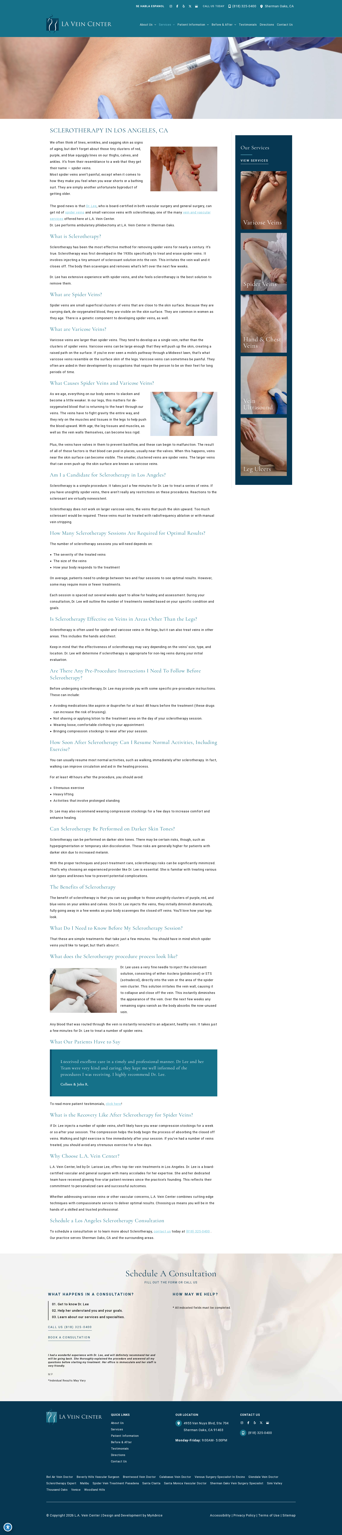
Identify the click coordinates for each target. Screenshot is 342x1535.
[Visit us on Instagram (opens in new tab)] (171, 6)
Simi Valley (274, 1483)
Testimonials (120, 1448)
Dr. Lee (91, 206)
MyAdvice (155, 1515)
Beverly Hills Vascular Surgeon (98, 1477)
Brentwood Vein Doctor (139, 1477)
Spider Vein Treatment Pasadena (116, 1483)
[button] (154, 25)
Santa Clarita (151, 1483)
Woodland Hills (94, 1489)
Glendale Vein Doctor (263, 1477)
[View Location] (262, 6)
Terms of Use (269, 1515)
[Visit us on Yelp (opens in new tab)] (183, 6)
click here (113, 1104)
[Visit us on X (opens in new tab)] (190, 6)
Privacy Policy (245, 1515)
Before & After (121, 1442)
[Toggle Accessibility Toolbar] (8, 1527)
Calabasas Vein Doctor (175, 1477)
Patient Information (125, 1435)
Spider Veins (260, 284)
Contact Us (119, 1461)
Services (117, 1429)
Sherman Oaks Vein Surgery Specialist (236, 1483)
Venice (76, 1489)
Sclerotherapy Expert (61, 1483)
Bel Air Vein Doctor (59, 1477)
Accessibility (220, 1515)
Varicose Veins (262, 222)
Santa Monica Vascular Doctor (185, 1483)
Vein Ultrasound (258, 404)
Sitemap (289, 1515)
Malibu (84, 1483)
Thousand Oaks (57, 1489)
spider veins (74, 212)
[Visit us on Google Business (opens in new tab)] (196, 6)
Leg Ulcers (257, 469)
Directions (118, 1455)
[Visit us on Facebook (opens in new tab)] (177, 6)
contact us (162, 1231)
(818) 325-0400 (198, 1231)
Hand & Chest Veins (262, 342)
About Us (117, 1423)
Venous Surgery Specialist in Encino (220, 1477)
